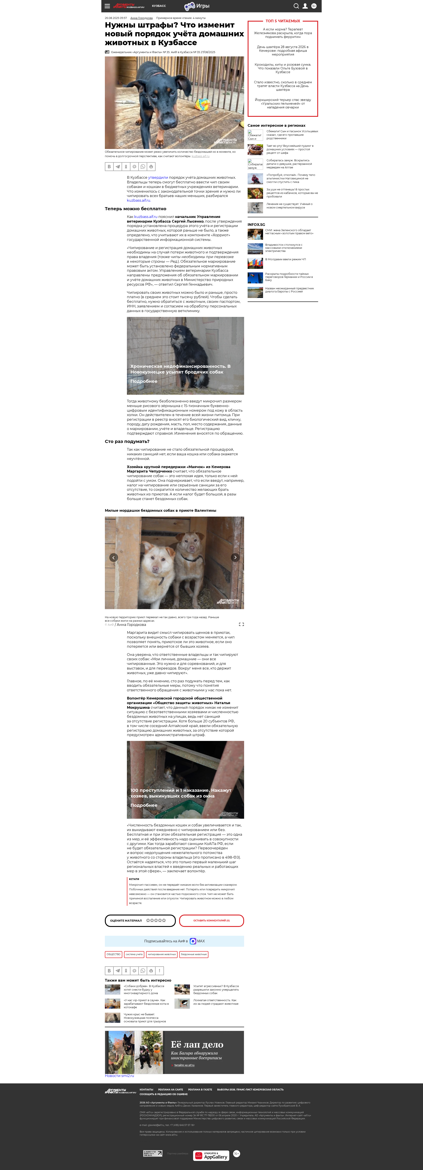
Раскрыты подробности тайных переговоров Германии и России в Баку (289, 277)
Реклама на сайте (170, 1089)
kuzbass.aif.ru (201, 156)
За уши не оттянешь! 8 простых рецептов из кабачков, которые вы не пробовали (292, 193)
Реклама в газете (200, 1089)
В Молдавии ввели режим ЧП (285, 259)
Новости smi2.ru (119, 1076)
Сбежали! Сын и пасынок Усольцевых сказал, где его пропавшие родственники (292, 135)
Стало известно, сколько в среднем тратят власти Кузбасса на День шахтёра (283, 86)
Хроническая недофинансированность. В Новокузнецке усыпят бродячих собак (180, 369)
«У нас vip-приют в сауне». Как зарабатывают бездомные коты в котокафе (146, 1004)
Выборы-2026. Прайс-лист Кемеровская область (250, 1089)
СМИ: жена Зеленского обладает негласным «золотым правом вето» (289, 232)
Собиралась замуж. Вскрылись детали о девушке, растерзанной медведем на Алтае (289, 164)
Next (235, 557)
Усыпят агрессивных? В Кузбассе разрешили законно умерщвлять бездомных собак (216, 989)
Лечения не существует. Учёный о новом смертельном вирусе (290, 205)
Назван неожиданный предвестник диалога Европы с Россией (289, 290)
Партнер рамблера (177, 1153)
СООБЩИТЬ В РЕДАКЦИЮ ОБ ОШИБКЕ (164, 1094)
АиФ (111, 624)
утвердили (158, 177)
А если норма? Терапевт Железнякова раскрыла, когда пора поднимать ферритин (283, 33)
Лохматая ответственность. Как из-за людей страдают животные (215, 1002)
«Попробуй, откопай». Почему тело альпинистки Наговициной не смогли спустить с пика (291, 178)
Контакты (146, 1089)
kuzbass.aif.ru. (139, 200)
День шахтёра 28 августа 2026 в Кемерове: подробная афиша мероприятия (283, 50)
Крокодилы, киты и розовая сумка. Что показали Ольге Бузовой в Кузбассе (283, 68)
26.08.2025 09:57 (116, 18)
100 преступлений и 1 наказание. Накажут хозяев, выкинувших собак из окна (181, 793)
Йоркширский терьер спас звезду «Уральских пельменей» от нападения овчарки (283, 103)
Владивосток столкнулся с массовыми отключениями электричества (283, 248)
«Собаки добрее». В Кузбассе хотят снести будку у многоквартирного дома (144, 989)
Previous (113, 557)
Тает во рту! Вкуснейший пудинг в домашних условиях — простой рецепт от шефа (290, 149)
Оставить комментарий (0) (211, 920)
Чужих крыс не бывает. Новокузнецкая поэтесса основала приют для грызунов (145, 1018)
